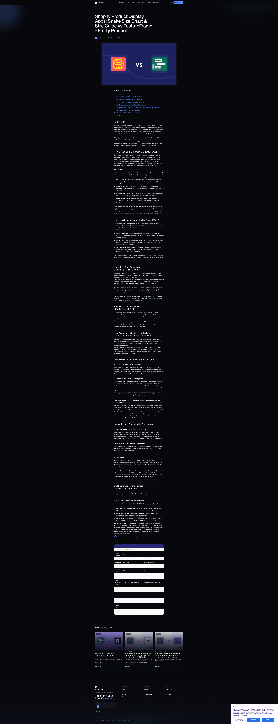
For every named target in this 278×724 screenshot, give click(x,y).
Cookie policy (169, 694)
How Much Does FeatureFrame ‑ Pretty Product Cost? (131, 105)
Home (133, 2)
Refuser (268, 719)
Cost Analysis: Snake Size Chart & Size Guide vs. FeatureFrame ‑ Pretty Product (137, 107)
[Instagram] (96, 711)
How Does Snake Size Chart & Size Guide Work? (129, 97)
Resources (156, 2)
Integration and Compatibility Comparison (127, 113)
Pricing (138, 2)
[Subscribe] (98, 706)
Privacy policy (169, 692)
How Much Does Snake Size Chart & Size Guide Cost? (131, 102)
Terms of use (169, 689)
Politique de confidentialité (240, 715)
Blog (143, 2)
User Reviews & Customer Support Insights (128, 110)
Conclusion (119, 115)
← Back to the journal (101, 11)
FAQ (145, 692)
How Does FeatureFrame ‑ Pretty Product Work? (129, 99)
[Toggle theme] (275, 2)
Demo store (121, 2)
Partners (149, 2)
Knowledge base (148, 694)
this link (158, 298)
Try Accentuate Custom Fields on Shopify (125, 537)
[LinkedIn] (99, 711)
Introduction (119, 94)
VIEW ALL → (180, 627)
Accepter (253, 719)
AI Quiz (127, 2)
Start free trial (178, 2)
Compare (146, 689)
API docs (146, 697)
